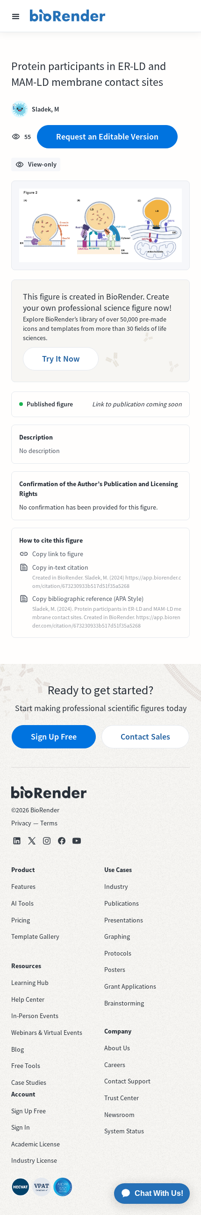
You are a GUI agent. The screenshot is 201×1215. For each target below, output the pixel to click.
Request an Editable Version (107, 136)
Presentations (123, 920)
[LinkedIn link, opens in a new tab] (16, 840)
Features (23, 886)
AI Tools (22, 903)
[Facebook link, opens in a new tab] (61, 840)
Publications (121, 903)
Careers (114, 1065)
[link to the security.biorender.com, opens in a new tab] (20, 1187)
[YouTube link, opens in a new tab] (76, 840)
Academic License (35, 1144)
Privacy (21, 823)
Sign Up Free (54, 736)
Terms (48, 823)
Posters (114, 969)
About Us (117, 1048)
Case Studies (28, 1082)
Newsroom (119, 1114)
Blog (17, 1049)
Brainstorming (124, 1003)
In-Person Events (34, 1016)
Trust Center (121, 1098)
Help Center (27, 999)
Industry (116, 886)
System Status (124, 1131)
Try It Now (60, 358)
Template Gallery (35, 936)
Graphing (117, 936)
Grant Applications (130, 986)
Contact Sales (145, 736)
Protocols (117, 953)
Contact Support (127, 1081)
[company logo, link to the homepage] (68, 16)
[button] (16, 16)
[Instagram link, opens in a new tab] (46, 840)
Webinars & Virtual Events (46, 1032)
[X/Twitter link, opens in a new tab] (31, 840)
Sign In (20, 1127)
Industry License (34, 1160)
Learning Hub (30, 982)
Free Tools (25, 1065)
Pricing (20, 920)
